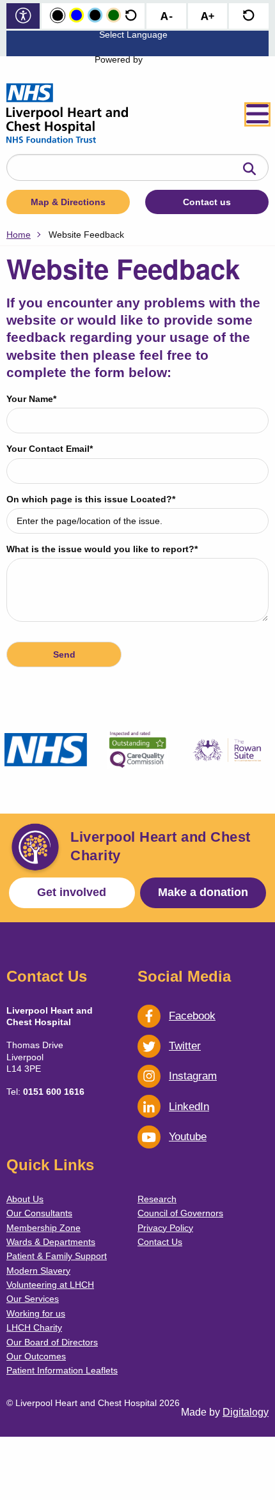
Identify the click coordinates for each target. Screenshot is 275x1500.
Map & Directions (68, 202)
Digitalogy (246, 1412)
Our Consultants (39, 1213)
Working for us (35, 1313)
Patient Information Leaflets (62, 1370)
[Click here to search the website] (249, 169)
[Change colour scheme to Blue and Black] (95, 16)
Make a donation (203, 892)
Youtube (188, 1137)
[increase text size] (207, 16)
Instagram (193, 1076)
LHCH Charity (34, 1327)
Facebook (192, 1016)
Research (157, 1199)
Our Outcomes (36, 1356)
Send (64, 654)
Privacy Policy (165, 1228)
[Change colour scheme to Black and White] (57, 16)
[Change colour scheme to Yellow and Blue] (76, 16)
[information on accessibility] (23, 17)
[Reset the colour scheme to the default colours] (130, 16)
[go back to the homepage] (67, 114)
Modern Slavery (38, 1270)
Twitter (185, 1046)
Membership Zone (43, 1228)
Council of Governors (180, 1213)
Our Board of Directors (52, 1342)
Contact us (207, 202)
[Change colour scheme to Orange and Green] (113, 16)
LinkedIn (189, 1107)
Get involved (71, 892)
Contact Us (160, 1242)
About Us (24, 1199)
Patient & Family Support (56, 1256)
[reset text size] (248, 17)
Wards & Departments (50, 1242)
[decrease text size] (166, 16)
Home (18, 234)
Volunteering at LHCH (50, 1285)
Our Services (32, 1299)
